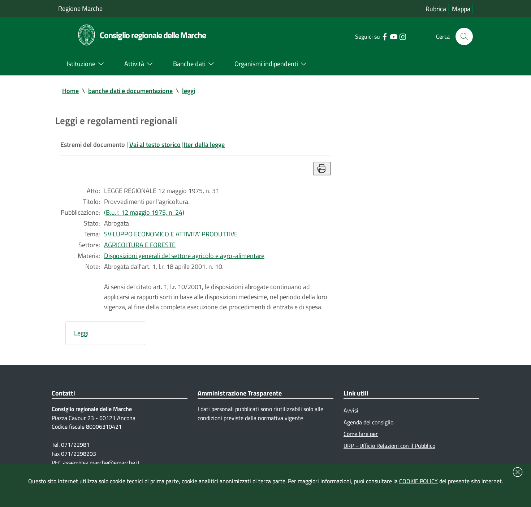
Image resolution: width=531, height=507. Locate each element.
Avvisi (351, 410)
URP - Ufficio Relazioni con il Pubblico (389, 445)
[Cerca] (464, 36)
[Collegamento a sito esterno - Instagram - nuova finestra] (402, 36)
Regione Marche (80, 8)
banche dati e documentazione (130, 91)
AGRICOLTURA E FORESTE (140, 245)
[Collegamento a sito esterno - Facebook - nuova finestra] (384, 36)
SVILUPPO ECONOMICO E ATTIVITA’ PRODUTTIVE (171, 234)
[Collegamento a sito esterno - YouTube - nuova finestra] (393, 36)
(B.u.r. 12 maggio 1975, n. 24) (144, 212)
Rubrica (436, 9)
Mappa (461, 9)
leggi (188, 91)
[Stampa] (322, 168)
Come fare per (361, 433)
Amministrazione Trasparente (240, 393)
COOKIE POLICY (418, 481)
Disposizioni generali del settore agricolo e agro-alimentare (184, 256)
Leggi (81, 333)
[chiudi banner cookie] (518, 472)
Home (70, 91)
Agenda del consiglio (368, 422)
